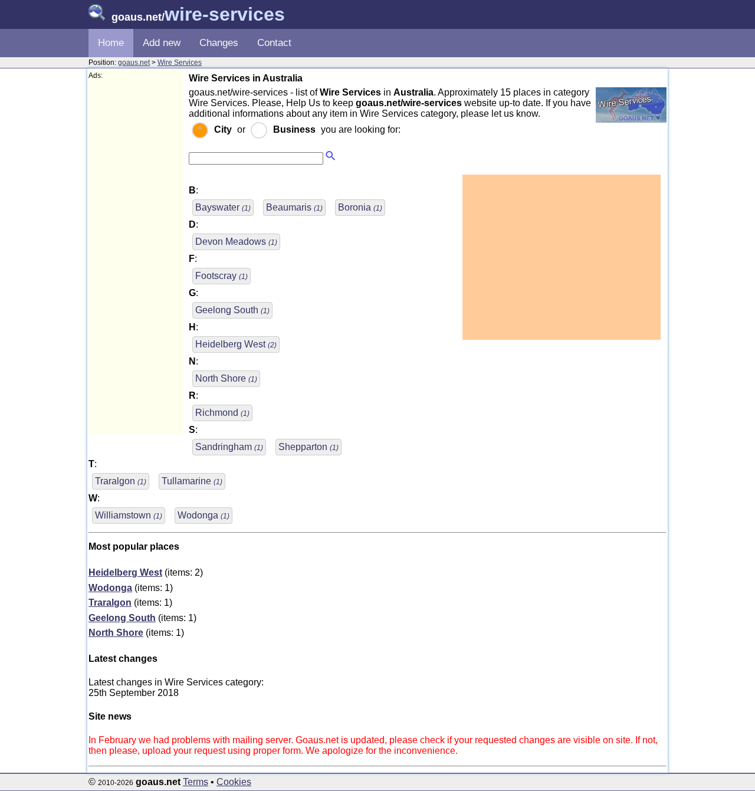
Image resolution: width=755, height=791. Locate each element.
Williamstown (128, 515)
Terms (195, 782)
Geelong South (232, 310)
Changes (218, 42)
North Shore (226, 378)
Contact (274, 42)
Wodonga (203, 515)
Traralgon (120, 481)
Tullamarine (192, 481)
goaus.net (134, 62)
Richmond (222, 413)
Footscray (221, 276)
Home (111, 42)
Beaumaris (294, 207)
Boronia (360, 207)
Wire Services (179, 62)
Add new (161, 42)
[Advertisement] (135, 257)
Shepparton (308, 447)
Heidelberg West (236, 344)
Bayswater (223, 207)
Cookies (233, 782)
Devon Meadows (236, 242)
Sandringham (229, 447)
